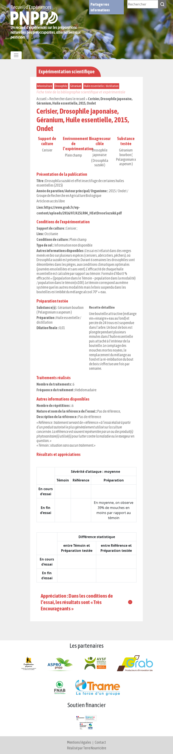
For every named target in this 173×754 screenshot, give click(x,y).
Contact (100, 742)
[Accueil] (34, 18)
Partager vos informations (100, 7)
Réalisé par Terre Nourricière (86, 748)
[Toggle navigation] (16, 55)
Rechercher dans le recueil (67, 99)
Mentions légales (79, 742)
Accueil (41, 99)
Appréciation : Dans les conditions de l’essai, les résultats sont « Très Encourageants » (77, 602)
